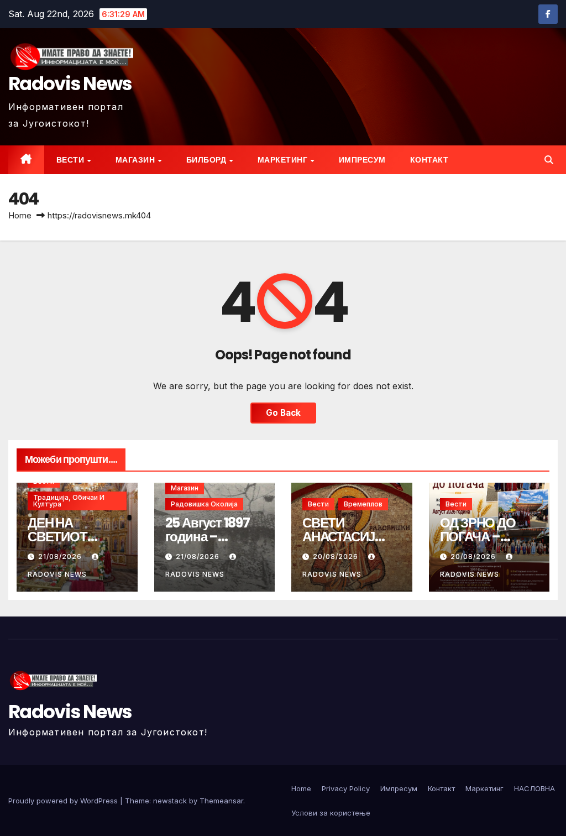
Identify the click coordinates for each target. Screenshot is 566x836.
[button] (548, 159)
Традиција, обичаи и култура (68, 500)
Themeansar (221, 800)
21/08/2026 (61, 556)
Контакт (429, 159)
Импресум (362, 159)
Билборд (207, 159)
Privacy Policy (346, 788)
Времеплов (363, 504)
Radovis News (70, 83)
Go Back (283, 412)
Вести (71, 159)
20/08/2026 (336, 556)
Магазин (136, 159)
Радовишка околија (204, 504)
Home (20, 215)
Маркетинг (284, 159)
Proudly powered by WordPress (64, 800)
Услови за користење (330, 812)
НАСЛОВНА (534, 788)
